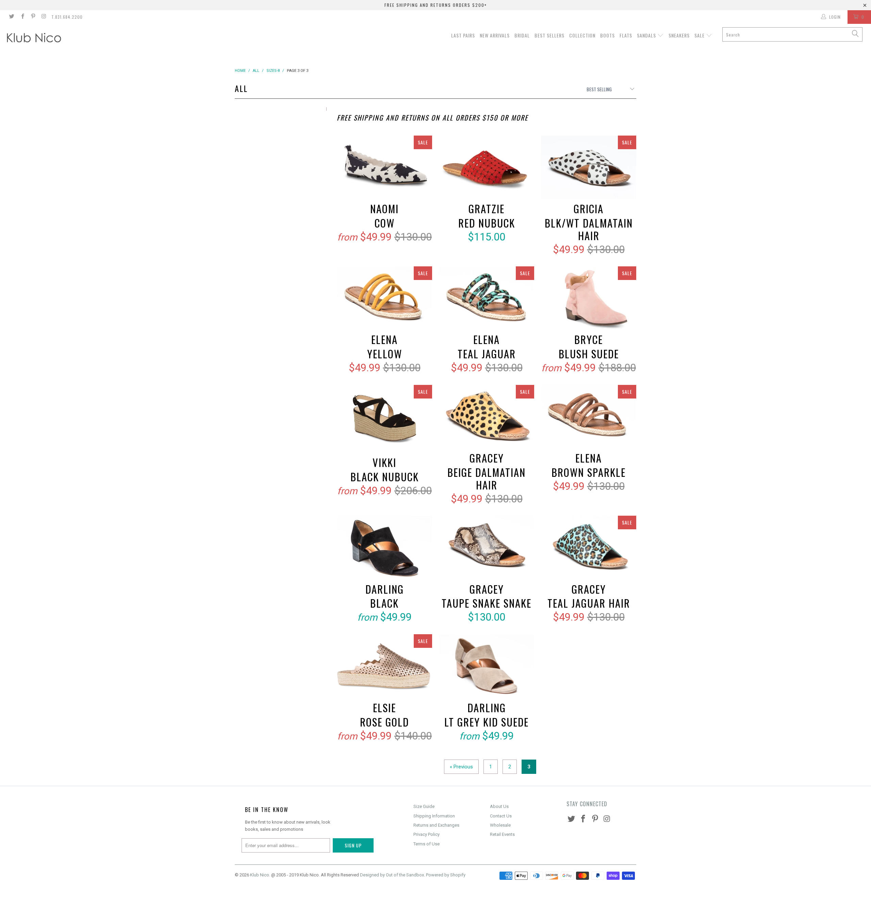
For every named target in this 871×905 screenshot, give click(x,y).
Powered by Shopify (445, 874)
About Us (499, 806)
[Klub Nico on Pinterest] (33, 17)
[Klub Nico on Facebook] (22, 17)
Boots (607, 35)
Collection (582, 35)
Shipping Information (434, 815)
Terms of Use (426, 843)
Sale (700, 35)
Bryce (588, 298)
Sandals (647, 35)
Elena (384, 298)
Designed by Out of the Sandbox (392, 874)
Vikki (384, 419)
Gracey (486, 417)
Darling (384, 547)
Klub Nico (259, 874)
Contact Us (501, 815)
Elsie (384, 666)
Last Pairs (463, 35)
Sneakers (679, 35)
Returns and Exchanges (436, 825)
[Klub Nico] (73, 39)
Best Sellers (549, 35)
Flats (626, 35)
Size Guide (423, 806)
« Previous (461, 767)
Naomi (384, 167)
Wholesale (500, 825)
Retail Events (502, 834)
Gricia (588, 167)
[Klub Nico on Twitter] (11, 17)
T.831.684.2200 (67, 17)
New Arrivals (495, 35)
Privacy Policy (426, 834)
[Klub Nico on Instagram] (43, 17)
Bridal (522, 35)
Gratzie (486, 167)
